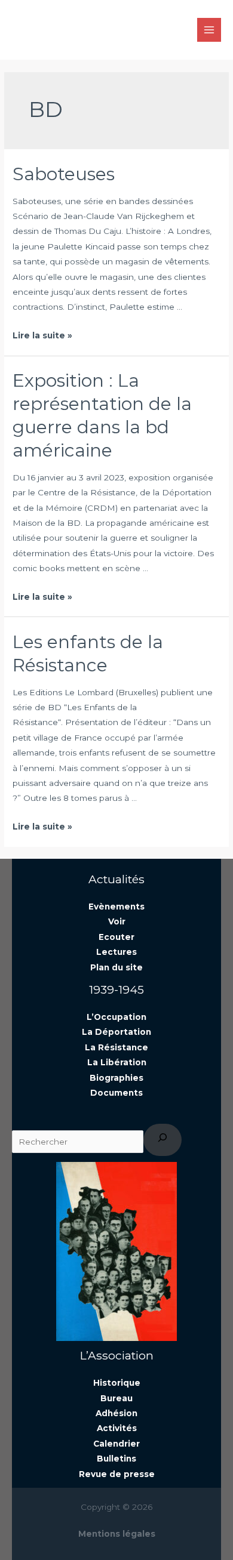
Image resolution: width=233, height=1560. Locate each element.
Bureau (116, 1398)
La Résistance (116, 1047)
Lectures (116, 952)
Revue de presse (117, 1474)
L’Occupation (116, 1017)
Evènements (116, 906)
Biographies (116, 1078)
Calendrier (116, 1443)
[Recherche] (162, 1140)
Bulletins (116, 1458)
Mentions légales (116, 1534)
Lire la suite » (42, 335)
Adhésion (116, 1413)
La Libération (116, 1062)
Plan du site (116, 967)
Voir (116, 921)
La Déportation (116, 1032)
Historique (116, 1383)
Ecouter (116, 937)
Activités (117, 1428)
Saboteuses (64, 174)
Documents (116, 1092)
